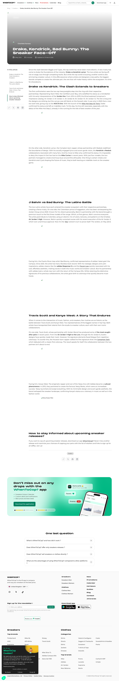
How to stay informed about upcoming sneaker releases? (16, 97)
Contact (90, 595)
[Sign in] (114, 3)
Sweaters (81, 644)
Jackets (63, 647)
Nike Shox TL (46, 652)
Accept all (32, 672)
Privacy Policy (28, 676)
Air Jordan (64, 665)
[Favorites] (110, 3)
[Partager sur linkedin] (22, 107)
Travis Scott (46, 641)
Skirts (63, 644)
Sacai (26, 644)
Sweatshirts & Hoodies (104, 641)
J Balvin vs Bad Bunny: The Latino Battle (16, 83)
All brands (91, 599)
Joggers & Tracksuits (85, 641)
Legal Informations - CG (14, 676)
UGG (8, 641)
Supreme (10, 644)
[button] (4, 678)
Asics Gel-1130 (47, 659)
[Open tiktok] (22, 592)
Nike (62, 659)
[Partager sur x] (13, 107)
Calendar (53, 3)
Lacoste (81, 662)
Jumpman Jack (103, 340)
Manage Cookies (49, 676)
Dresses (63, 651)
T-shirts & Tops (83, 647)
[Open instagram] (9, 592)
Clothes (29, 3)
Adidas (63, 662)
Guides (90, 589)
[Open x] (16, 592)
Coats (98, 638)
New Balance (65, 668)
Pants (98, 644)
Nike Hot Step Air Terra (91, 104)
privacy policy (36, 610)
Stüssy (44, 638)
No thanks (8, 672)
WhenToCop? (88, 441)
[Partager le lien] (9, 107)
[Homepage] (9, 3)
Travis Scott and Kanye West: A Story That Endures (16, 90)
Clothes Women (67, 594)
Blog (59, 3)
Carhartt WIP (100, 659)
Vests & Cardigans (84, 638)
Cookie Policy (38, 676)
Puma (80, 659)
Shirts (63, 638)
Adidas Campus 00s (49, 656)
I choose (20, 672)
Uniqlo (98, 662)
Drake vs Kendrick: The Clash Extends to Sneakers (16, 76)
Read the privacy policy (9, 666)
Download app (101, 3)
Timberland (11, 638)
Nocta (80, 668)
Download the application (24, 504)
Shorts (63, 641)
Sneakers (20, 3)
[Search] (92, 2)
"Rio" (66, 222)
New (37, 3)
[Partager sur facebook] (18, 107)
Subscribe (51, 607)
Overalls (81, 651)
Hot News (91, 586)
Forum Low (84, 266)
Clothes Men (66, 590)
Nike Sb (27, 638)
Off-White (28, 641)
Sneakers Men (67, 580)
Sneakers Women (68, 583)
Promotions (44, 3)
